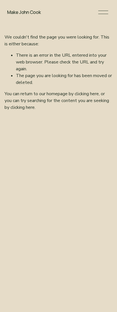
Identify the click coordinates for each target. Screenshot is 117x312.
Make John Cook (24, 12)
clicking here (87, 94)
